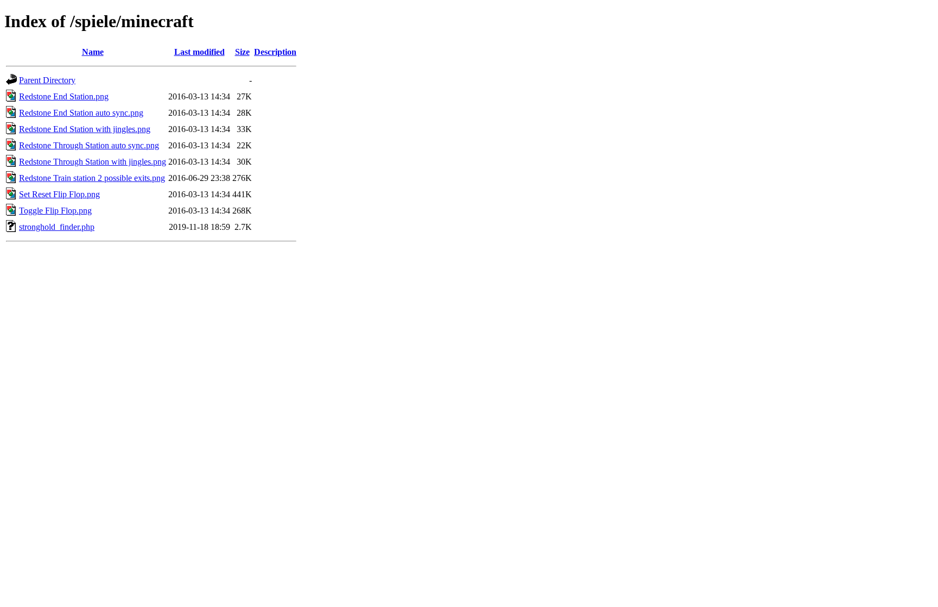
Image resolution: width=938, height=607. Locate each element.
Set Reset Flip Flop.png (59, 194)
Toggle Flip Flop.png (55, 210)
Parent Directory (47, 80)
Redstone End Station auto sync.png (81, 112)
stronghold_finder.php (56, 226)
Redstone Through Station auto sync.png (89, 145)
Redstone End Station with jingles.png (84, 129)
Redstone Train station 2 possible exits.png (92, 178)
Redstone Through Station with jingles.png (92, 161)
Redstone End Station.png (64, 96)
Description (275, 52)
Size (242, 52)
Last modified (199, 52)
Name (93, 52)
